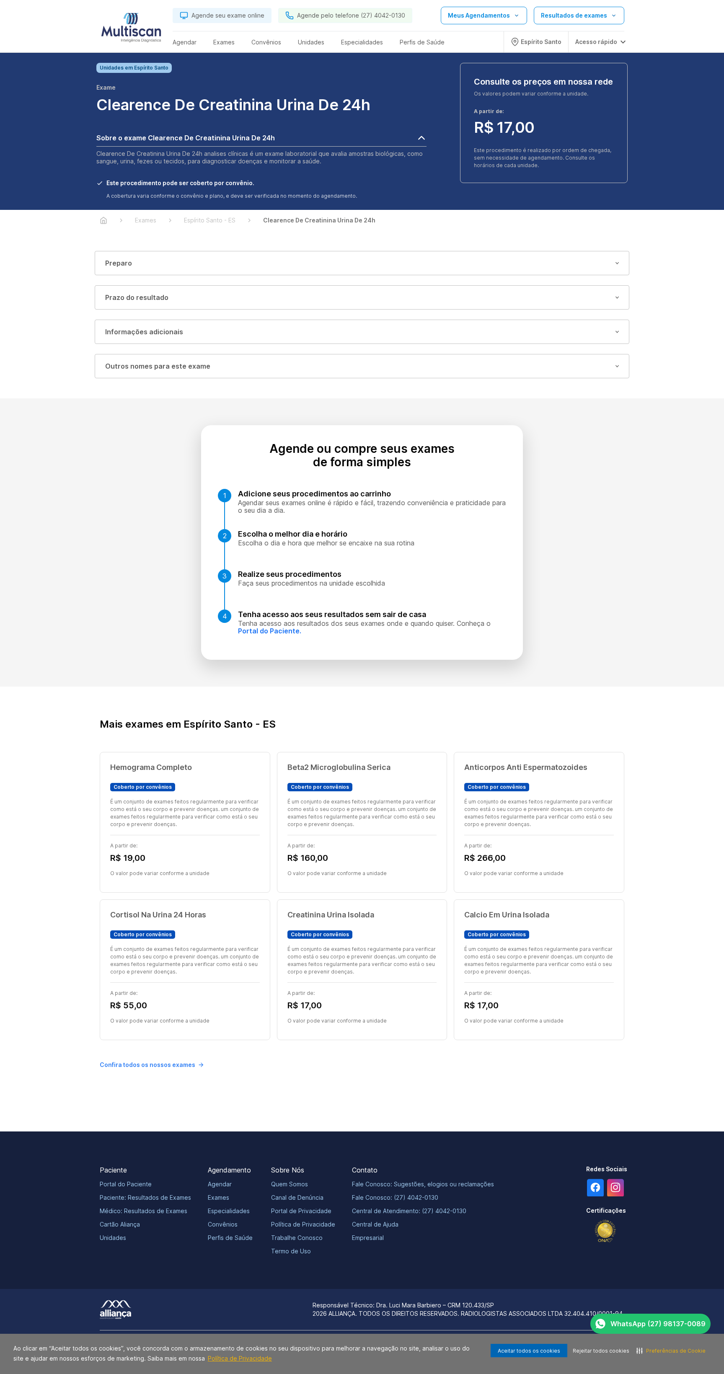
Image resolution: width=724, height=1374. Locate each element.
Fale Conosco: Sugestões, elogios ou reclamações (423, 1184)
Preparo (118, 263)
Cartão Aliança (120, 1224)
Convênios (223, 1224)
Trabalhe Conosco (297, 1237)
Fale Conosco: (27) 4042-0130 (395, 1197)
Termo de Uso (291, 1251)
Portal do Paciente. (269, 631)
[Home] (103, 220)
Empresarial (368, 1237)
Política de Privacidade (240, 1358)
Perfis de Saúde (230, 1237)
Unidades (113, 1237)
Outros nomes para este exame (157, 366)
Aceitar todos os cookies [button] (529, 1351)
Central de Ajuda (375, 1224)
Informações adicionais (144, 332)
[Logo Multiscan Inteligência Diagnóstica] (131, 29)
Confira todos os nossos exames (147, 1064)
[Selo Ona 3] (605, 1231)
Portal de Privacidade (301, 1210)
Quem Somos (289, 1184)
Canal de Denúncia (297, 1197)
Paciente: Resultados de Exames (145, 1197)
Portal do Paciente (126, 1184)
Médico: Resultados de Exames (143, 1210)
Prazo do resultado (136, 297)
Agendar (220, 1184)
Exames (218, 1197)
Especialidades (229, 1210)
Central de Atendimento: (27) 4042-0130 (409, 1210)
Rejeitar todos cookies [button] (601, 1351)
